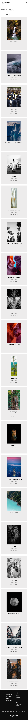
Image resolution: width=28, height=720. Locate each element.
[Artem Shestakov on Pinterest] (13, 711)
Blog (7, 698)
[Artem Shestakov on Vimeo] (24, 711)
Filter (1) (7, 14)
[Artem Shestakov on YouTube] (8, 711)
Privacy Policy (18, 693)
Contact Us (9, 700)
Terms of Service (18, 698)
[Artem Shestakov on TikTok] (16, 711)
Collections (9, 694)
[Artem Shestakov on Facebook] (5, 711)
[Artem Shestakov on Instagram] (3, 711)
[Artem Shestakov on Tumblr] (19, 711)
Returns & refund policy (18, 705)
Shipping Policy (18, 701)
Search (18, 695)
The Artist (9, 696)
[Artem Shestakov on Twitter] (11, 711)
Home (7, 692)
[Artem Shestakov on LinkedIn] (22, 711)
